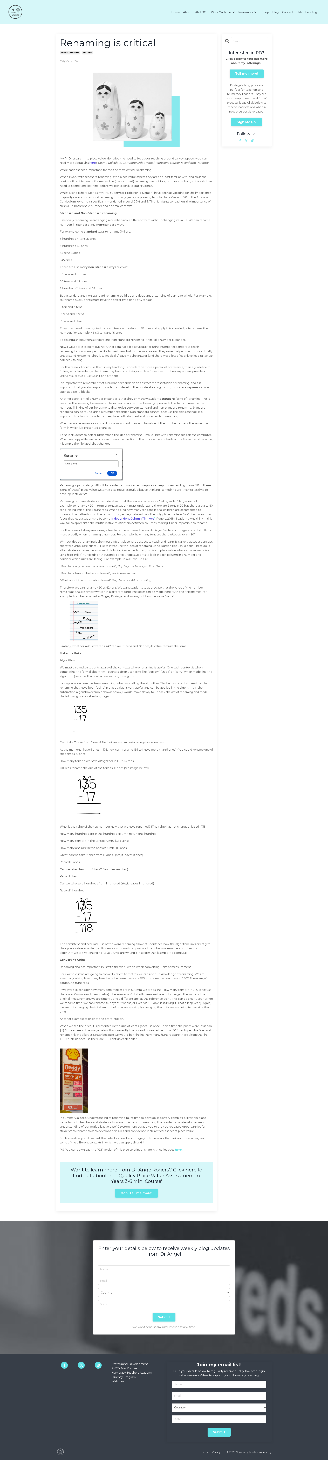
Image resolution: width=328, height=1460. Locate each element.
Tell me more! (246, 73)
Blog (275, 12)
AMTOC (200, 12)
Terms (204, 1452)
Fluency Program (124, 1377)
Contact (287, 12)
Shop (265, 12)
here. (178, 1149)
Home (175, 12)
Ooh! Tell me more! (136, 1193)
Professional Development (130, 1364)
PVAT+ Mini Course (124, 1368)
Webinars (118, 1381)
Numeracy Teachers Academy (132, 1372)
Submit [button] (164, 1317)
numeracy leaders (70, 52)
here (92, 162)
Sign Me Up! (246, 122)
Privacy (216, 1452)
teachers (87, 52)
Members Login (308, 12)
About (187, 12)
